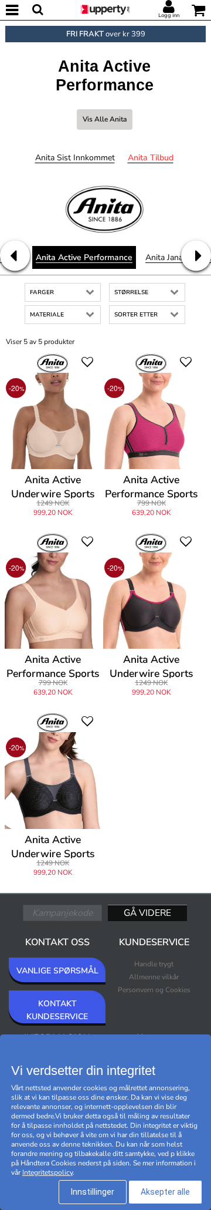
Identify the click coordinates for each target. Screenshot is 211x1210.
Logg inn (168, 15)
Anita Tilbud (150, 157)
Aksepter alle (165, 1191)
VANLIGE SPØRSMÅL (57, 970)
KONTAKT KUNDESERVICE (57, 1010)
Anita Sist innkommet (75, 157)
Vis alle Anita (105, 119)
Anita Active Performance (84, 257)
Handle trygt (153, 964)
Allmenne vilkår (154, 977)
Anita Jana (164, 257)
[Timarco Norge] (105, 9)
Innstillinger (92, 1191)
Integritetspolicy (47, 1172)
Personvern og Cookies (154, 990)
